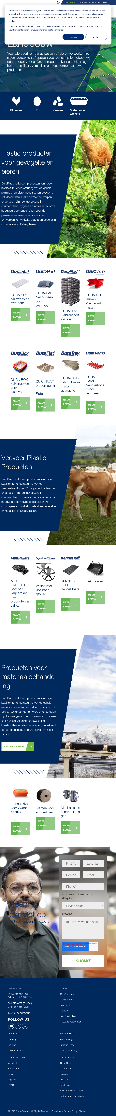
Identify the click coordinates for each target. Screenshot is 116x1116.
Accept (73, 37)
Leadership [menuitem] (65, 1005)
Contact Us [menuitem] (96, 2)
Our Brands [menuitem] (66, 999)
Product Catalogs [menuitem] (84, 2)
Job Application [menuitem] (68, 1016)
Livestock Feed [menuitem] (67, 1045)
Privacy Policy (70, 1111)
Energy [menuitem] (11, 1074)
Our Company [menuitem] (67, 994)
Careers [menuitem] (104, 2)
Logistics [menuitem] (12, 1079)
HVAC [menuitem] (11, 1085)
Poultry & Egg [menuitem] (66, 1039)
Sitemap (83, 1111)
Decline (96, 37)
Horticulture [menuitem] (13, 1068)
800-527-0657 (15, 1003)
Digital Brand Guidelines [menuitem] (72, 1096)
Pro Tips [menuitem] (12, 1045)
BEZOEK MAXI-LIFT (15, 746)
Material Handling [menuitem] (68, 1050)
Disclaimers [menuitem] (65, 1085)
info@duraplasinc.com (19, 1013)
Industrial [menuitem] (12, 1063)
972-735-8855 (15, 1006)
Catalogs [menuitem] (12, 1039)
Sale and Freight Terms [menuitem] (71, 1090)
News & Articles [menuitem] (15, 1050)
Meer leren (17, 314)
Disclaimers (57, 1111)
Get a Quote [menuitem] (71, 2)
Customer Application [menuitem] (70, 1021)
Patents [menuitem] (63, 1074)
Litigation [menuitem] (64, 1079)
